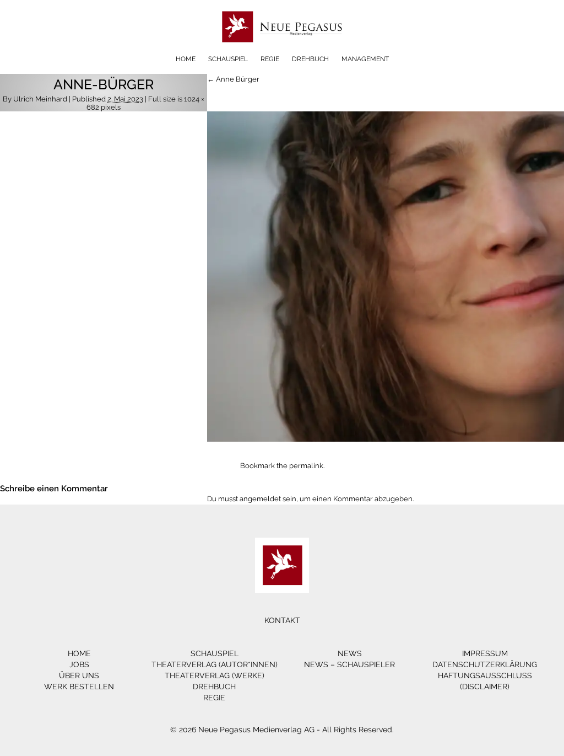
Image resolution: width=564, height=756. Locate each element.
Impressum (485, 653)
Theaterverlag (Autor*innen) (214, 664)
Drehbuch (310, 59)
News (350, 653)
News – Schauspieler (349, 664)
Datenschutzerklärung (484, 664)
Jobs (79, 664)
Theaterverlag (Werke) (214, 675)
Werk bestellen (79, 686)
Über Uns (79, 675)
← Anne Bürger (233, 79)
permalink (306, 466)
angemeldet (260, 499)
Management (365, 59)
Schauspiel (228, 59)
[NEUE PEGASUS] (282, 51)
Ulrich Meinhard (40, 99)
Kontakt (282, 620)
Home (186, 59)
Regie (270, 59)
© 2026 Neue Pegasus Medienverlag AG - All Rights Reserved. (282, 729)
